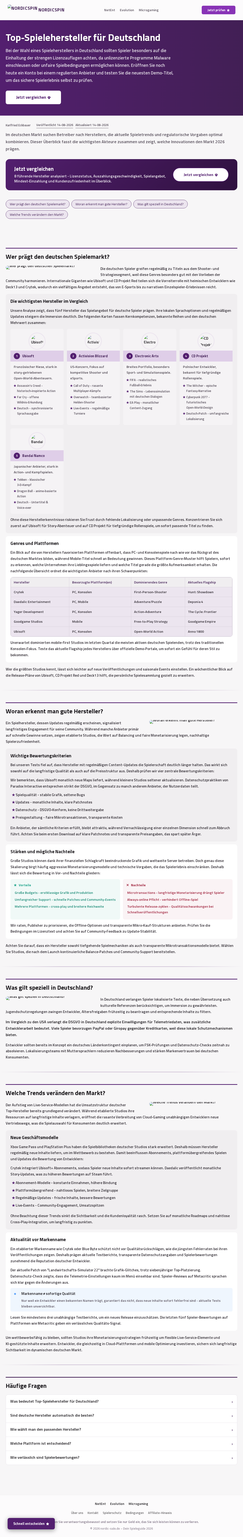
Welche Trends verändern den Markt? (37, 214)
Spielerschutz (112, 1512)
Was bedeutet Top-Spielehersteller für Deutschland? (54, 1401)
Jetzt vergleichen (31, 97)
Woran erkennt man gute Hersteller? (101, 203)
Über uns (77, 1512)
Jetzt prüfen (216, 10)
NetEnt (109, 9)
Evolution (127, 9)
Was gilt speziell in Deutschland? (160, 203)
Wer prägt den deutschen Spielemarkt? (37, 203)
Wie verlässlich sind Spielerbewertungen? (44, 1457)
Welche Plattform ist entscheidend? (40, 1443)
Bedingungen (135, 1512)
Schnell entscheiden (29, 1523)
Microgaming (149, 9)
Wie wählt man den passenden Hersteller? (45, 1429)
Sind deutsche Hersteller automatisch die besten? (52, 1415)
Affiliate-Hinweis (160, 1512)
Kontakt (93, 1512)
